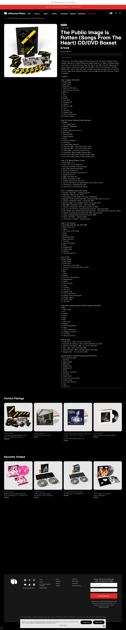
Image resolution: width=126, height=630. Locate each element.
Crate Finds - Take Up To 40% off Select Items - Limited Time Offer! (63, 7)
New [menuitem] (29, 13)
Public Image (65, 28)
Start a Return (75, 581)
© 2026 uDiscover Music (29, 588)
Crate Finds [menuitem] (92, 13)
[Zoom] (30, 50)
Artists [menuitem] (54, 13)
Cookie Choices (43, 588)
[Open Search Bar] (108, 13)
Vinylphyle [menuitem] (64, 13)
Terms (41, 579)
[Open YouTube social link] (25, 585)
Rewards (58, 583)
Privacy (41, 581)
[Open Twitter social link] (29, 580)
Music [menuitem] (46, 13)
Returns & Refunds (76, 585)
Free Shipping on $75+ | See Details (63, 2)
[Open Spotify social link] (34, 585)
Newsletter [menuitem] (81, 13)
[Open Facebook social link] (25, 580)
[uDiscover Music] (15, 13)
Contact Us (74, 579)
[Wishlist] (1, 628)
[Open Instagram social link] (34, 580)
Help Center (75, 583)
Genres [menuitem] (37, 13)
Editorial (58, 585)
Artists (57, 579)
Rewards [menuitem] (73, 13)
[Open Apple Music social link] (29, 585)
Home (5, 18)
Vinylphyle (58, 581)
